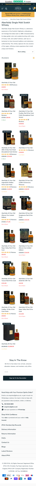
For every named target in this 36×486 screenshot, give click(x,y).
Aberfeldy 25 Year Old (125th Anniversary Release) (25, 183)
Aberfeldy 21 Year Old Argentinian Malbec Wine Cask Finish (8, 183)
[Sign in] (30, 8)
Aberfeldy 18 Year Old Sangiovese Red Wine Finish (26, 215)
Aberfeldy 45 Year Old (8, 344)
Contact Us (5, 442)
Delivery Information (9, 429)
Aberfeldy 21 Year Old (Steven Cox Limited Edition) (25, 248)
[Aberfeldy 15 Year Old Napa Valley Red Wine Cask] (9, 236)
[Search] (6, 9)
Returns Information (9, 434)
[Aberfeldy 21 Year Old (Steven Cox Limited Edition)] (27, 236)
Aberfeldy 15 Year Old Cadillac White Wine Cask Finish (8, 309)
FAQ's (4, 438)
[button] (2, 4)
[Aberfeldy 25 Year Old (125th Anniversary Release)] (27, 170)
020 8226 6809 (8, 404)
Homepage (5, 19)
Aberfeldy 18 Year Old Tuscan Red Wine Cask (9, 280)
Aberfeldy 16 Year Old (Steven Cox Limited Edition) (8, 215)
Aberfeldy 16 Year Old (8, 111)
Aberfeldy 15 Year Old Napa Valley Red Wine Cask (9, 248)
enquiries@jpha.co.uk (10, 407)
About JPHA (6, 455)
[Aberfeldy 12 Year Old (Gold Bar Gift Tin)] (27, 268)
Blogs (4, 447)
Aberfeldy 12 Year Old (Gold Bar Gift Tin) (25, 280)
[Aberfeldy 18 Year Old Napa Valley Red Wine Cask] (27, 297)
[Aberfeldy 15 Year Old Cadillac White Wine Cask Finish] (9, 297)
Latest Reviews (7, 451)
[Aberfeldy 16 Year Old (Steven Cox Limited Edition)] (9, 203)
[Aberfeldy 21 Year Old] (27, 137)
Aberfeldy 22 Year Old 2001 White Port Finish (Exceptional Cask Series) (9, 150)
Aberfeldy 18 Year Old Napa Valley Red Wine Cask (26, 309)
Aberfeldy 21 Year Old (25, 148)
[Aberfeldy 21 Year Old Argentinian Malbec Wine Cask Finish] (9, 170)
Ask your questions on (14, 410)
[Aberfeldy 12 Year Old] (11, 70)
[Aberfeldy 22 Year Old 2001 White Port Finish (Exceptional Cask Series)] (9, 137)
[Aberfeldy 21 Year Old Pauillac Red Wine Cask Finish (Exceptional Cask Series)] (27, 101)
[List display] (33, 58)
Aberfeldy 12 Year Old (8, 82)
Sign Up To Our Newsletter (18, 378)
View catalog (3, 9)
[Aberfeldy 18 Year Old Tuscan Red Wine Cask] (9, 268)
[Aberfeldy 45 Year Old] (11, 332)
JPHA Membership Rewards (11, 425)
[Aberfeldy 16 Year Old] (9, 101)
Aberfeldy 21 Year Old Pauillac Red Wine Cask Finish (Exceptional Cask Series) (26, 114)
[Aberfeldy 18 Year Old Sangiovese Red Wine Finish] (27, 203)
